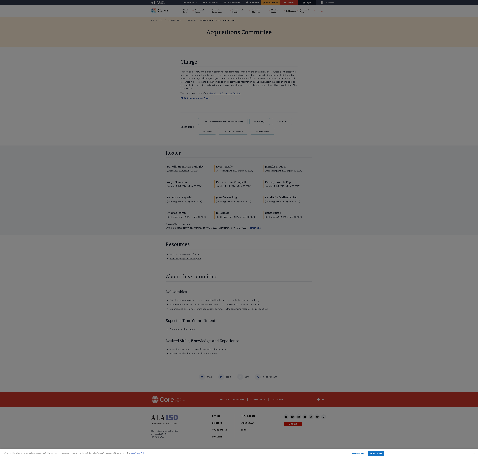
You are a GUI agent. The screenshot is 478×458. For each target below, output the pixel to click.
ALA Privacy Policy (138, 453)
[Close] (474, 453)
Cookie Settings (358, 453)
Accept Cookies (376, 453)
